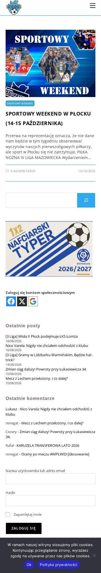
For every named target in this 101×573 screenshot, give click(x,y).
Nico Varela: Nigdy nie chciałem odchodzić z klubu (47, 345)
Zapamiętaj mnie (27, 514)
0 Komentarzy (23, 171)
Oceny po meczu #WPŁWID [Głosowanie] (55, 454)
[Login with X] (22, 301)
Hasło (10, 492)
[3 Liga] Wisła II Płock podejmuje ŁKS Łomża (42, 336)
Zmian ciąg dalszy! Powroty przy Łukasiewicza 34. (46, 369)
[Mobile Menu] (92, 5)
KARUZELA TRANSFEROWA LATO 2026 (48, 445)
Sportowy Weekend (20, 103)
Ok (29, 564)
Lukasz (11, 408)
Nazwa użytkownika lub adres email (35, 470)
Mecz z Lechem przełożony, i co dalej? (37, 378)
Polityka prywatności (58, 564)
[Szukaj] (86, 200)
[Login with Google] (33, 301)
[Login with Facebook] (11, 301)
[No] (94, 555)
